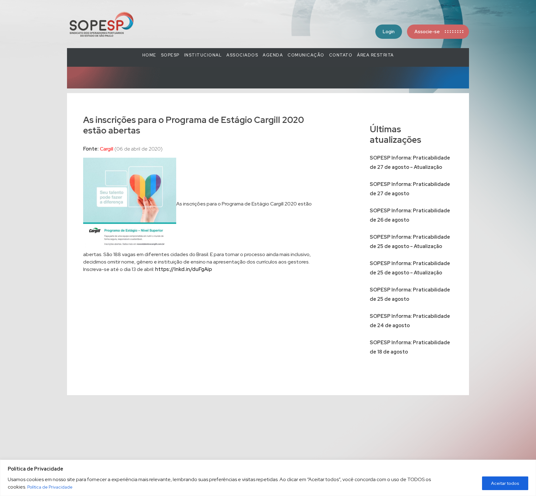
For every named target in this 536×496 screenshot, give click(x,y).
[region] (268, 478)
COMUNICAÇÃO (306, 55)
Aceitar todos (505, 483)
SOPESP (170, 55)
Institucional (203, 55)
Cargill (106, 149)
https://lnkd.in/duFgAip (183, 269)
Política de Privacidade (50, 487)
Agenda (273, 55)
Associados (242, 55)
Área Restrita (375, 55)
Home (149, 55)
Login (389, 32)
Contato (341, 55)
